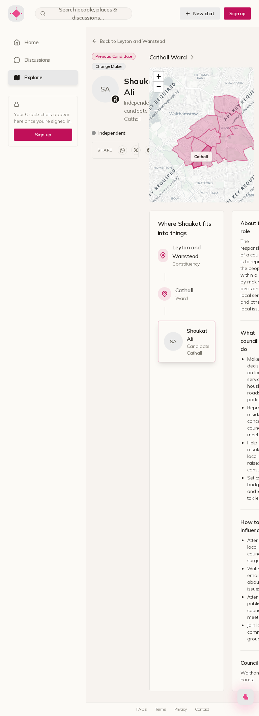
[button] (158, 77)
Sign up (237, 13)
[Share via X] (136, 150)
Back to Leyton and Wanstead (132, 41)
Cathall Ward (168, 57)
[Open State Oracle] (245, 698)
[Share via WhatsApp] (122, 150)
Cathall (184, 290)
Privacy (180, 709)
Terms (160, 709)
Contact (202, 709)
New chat (203, 13)
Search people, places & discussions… (88, 13)
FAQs (141, 709)
